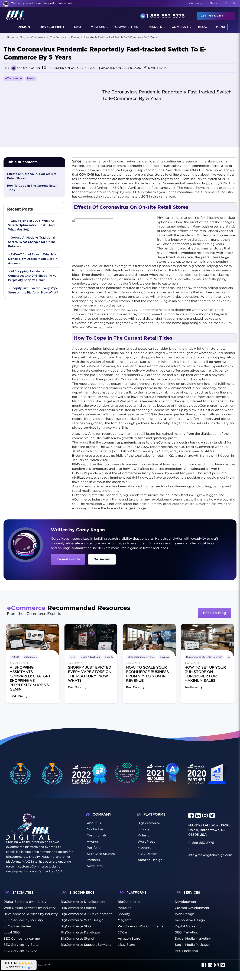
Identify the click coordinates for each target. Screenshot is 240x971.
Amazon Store (129, 938)
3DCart (123, 932)
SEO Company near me (22, 938)
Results (154, 27)
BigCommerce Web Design (82, 920)
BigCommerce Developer (80, 932)
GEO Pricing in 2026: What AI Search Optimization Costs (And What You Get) (31, 225)
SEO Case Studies (17, 926)
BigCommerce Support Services (86, 945)
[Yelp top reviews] (162, 776)
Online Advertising (90, 657)
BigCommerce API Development (86, 914)
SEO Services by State (21, 945)
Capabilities (126, 27)
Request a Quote (68, 559)
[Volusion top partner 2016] (208, 777)
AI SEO (100, 27)
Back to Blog (214, 613)
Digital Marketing (188, 926)
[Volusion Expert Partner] (52, 774)
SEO (77, 27)
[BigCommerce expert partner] (20, 774)
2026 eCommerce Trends (141, 657)
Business (164, 657)
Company (195, 3)
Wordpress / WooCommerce (140, 926)
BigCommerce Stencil (78, 938)
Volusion (125, 908)
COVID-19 (86, 174)
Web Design (184, 914)
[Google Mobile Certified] (90, 777)
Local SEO (12, 932)
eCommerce (13, 78)
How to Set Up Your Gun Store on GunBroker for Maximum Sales (205, 674)
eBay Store (126, 945)
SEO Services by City (20, 951)
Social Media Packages (192, 945)
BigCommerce (129, 902)
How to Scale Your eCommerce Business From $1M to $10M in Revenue (147, 674)
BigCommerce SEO (76, 926)
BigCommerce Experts (78, 908)
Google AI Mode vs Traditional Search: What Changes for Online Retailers (32, 242)
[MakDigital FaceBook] (191, 816)
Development (52, 27)
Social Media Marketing (193, 938)
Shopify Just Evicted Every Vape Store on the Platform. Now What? (33, 290)
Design (23, 27)
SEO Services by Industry (23, 920)
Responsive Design (190, 920)
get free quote (211, 16)
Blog (202, 27)
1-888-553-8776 (165, 16)
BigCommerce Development (83, 902)
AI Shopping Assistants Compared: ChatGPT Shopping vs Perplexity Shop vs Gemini (32, 276)
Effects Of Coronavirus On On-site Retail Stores (32, 176)
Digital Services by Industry (25, 902)
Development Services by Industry (31, 914)
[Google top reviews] (127, 774)
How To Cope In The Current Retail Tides (32, 188)
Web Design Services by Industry (30, 908)
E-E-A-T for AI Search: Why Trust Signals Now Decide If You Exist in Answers (33, 259)
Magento (125, 920)
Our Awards (102, 559)
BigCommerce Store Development (204, 657)
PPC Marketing (186, 951)
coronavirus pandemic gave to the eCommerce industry (145, 442)
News (213, 3)
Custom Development (192, 908)
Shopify (109, 657)
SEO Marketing (186, 932)
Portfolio (230, 3)
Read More (16, 696)
